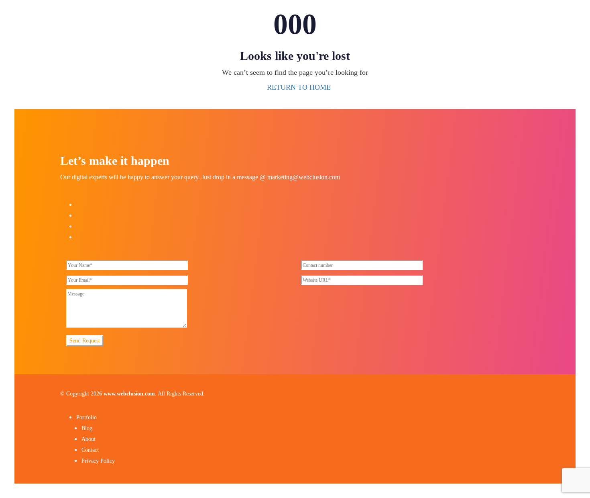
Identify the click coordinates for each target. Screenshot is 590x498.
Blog (86, 428)
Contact (90, 450)
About (88, 439)
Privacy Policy (98, 461)
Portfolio (86, 417)
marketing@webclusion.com (303, 177)
